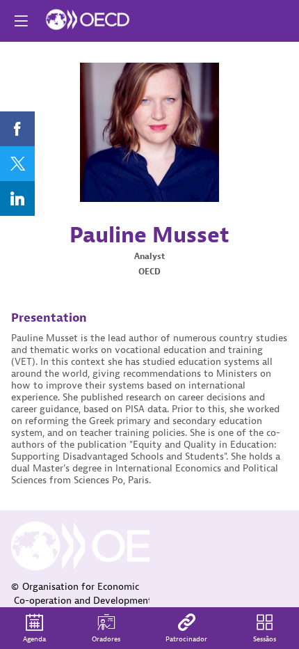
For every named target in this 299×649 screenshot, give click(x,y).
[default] (186, 628)
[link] (17, 128)
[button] (21, 21)
